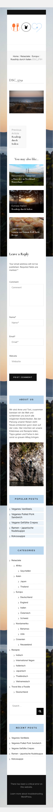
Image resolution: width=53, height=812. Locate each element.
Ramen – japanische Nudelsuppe (27, 753)
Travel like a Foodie (20, 686)
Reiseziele (25, 56)
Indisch (19, 655)
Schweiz (24, 618)
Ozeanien (30, 175)
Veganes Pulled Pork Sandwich (26, 743)
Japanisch (17, 228)
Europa (35, 56)
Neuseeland (17, 175)
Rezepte (15, 650)
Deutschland (26, 597)
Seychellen (25, 571)
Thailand (24, 586)
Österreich (25, 613)
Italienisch (20, 665)
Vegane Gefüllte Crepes (22, 748)
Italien (23, 205)
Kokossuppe (17, 759)
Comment (14, 282)
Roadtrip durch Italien (21, 209)
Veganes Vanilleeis (20, 738)
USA (22, 634)
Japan (23, 581)
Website (13, 356)
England (24, 602)
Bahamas (24, 628)
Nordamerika (22, 623)
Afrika (18, 565)
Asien (18, 576)
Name (12, 317)
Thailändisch (22, 676)
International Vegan (25, 660)
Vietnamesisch (23, 681)
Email (12, 336)
